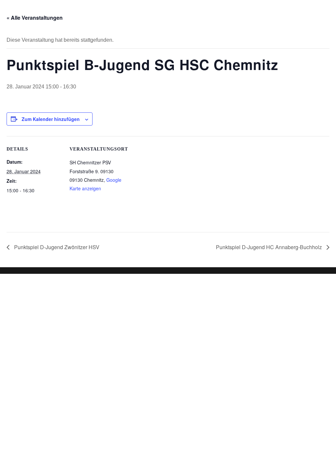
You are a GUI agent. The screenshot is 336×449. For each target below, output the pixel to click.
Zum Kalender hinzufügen (51, 119)
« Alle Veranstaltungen (35, 17)
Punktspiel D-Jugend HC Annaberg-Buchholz (269, 247)
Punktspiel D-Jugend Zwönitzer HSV (56, 247)
